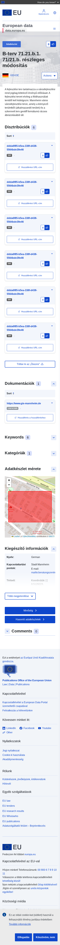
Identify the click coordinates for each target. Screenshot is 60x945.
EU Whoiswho (10, 816)
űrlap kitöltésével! (47, 884)
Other (9, 732)
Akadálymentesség (12, 759)
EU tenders (8, 806)
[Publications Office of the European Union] (28, 670)
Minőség (28, 610)
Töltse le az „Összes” (28, 364)
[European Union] (28, 847)
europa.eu (30, 854)
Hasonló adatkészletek (28, 619)
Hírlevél (6, 783)
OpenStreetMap (29, 536)
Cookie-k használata (13, 755)
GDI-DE (14, 75)
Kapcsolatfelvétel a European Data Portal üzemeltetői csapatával (25, 704)
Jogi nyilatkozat (10, 750)
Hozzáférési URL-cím (31, 167)
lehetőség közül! (11, 881)
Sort (9, 136)
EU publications (11, 821)
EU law (6, 800)
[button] (48, 2)
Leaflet (16, 536)
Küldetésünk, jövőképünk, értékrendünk (24, 779)
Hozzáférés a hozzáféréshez (32, 417)
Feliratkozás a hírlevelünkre (17, 710)
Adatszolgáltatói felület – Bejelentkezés (23, 825)
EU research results (13, 811)
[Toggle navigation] (54, 29)
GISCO (51, 536)
